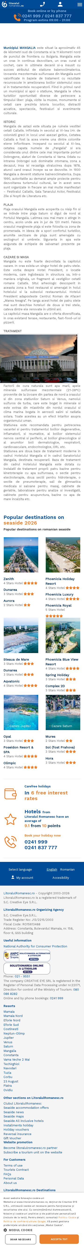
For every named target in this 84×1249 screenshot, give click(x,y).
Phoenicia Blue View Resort (62, 662)
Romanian (67, 869)
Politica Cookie (67, 1217)
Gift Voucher (12, 1138)
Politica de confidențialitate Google (25, 1221)
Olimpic (10, 763)
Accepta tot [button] (59, 1239)
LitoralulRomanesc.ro (19, 893)
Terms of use (13, 1165)
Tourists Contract (16, 1169)
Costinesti (11, 1029)
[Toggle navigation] (80, 4)
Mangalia (10, 1051)
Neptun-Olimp (14, 1033)
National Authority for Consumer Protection (35, 946)
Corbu (8, 1077)
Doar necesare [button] (20, 1239)
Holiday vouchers (16, 1129)
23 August (11, 1081)
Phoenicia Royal (58, 605)
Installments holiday (18, 1125)
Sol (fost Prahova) (60, 747)
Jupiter (9, 1037)
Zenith (9, 579)
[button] (42, 1230)
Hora (49, 758)
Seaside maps (14, 1116)
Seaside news (14, 1112)
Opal (7, 736)
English (52, 869)
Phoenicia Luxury (60, 594)
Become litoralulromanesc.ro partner (30, 1148)
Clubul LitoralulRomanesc (23, 1103)
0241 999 (31, 15)
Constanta (11, 1055)
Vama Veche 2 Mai (17, 1059)
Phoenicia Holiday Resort (60, 581)
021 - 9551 (22, 976)
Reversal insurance (18, 1134)
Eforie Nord (12, 1020)
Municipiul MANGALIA (20, 48)
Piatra (8, 1085)
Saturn (8, 1046)
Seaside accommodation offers (26, 1107)
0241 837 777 (58, 15)
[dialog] (42, 1221)
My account (24, 877)
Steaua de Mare (16, 659)
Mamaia (9, 1011)
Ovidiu (8, 1090)
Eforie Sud (11, 1025)
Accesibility (60, 877)
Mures (50, 736)
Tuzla (7, 1072)
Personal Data (14, 1178)
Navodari (10, 1068)
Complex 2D (55, 686)
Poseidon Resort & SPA (18, 749)
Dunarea (10, 589)
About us (10, 1183)
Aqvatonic (12, 681)
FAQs (7, 1174)
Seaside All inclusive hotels (24, 1121)
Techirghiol (11, 1064)
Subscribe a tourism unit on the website (33, 1152)
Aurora (9, 601)
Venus (8, 1042)
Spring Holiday (57, 675)
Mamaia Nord (13, 1016)
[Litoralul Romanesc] (12, 4)
